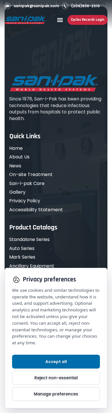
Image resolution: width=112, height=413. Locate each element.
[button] (60, 20)
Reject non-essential (56, 378)
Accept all (56, 362)
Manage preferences (56, 394)
